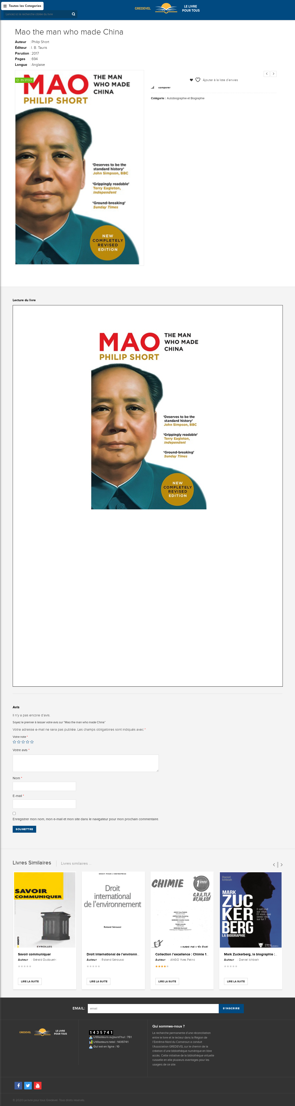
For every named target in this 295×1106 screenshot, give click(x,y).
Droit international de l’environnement (117, 954)
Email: (79, 1008)
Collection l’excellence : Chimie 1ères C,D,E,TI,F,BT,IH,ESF (200, 954)
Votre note (20, 736)
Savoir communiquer (34, 954)
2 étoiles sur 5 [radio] (19, 742)
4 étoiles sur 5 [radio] (27, 742)
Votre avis (21, 750)
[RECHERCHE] (74, 14)
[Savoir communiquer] (45, 910)
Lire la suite (30, 981)
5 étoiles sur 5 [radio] (32, 742)
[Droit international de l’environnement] (113, 910)
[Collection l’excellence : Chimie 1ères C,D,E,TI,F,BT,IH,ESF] (182, 910)
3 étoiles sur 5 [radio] (23, 742)
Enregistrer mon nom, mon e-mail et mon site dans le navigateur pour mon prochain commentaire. (86, 819)
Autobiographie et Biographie (185, 98)
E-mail (18, 796)
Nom (17, 778)
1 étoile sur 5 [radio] (14, 742)
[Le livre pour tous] (167, 8)
